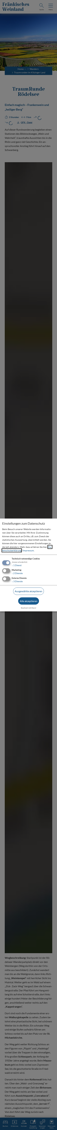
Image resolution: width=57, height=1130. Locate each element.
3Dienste (17, 581)
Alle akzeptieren (28, 601)
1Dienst (17, 565)
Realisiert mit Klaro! (28, 608)
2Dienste (17, 573)
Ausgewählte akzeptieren (28, 591)
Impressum (28, 550)
